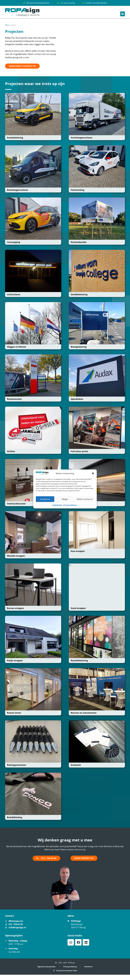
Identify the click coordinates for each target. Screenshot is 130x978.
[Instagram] (71, 942)
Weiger (65, 499)
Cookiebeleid (57, 505)
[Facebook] (78, 942)
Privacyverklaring (70, 505)
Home (7, 25)
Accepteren (45, 499)
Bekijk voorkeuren (85, 499)
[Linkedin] (86, 942)
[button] (93, 473)
